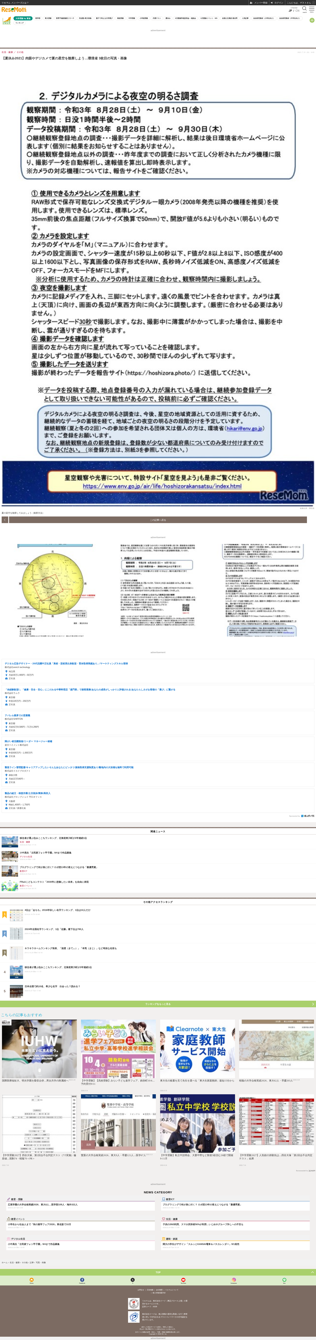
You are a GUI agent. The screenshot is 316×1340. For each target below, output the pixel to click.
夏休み (168, 18)
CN (297, 11)
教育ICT (170, 1199)
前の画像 (5, 519)
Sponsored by (294, 816)
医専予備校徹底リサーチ (65, 18)
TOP (158, 1272)
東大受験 (48, 18)
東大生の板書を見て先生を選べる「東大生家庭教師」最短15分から (197, 1080)
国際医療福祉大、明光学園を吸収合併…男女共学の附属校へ (35, 1080)
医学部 (37, 18)
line (284, 1283)
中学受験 (132, 18)
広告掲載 (150, 1290)
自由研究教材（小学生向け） (264, 18)
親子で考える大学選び (104, 18)
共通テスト (157, 18)
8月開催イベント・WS (209, 18)
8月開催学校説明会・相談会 (185, 18)
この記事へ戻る (158, 520)
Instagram (234, 1283)
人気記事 (245, 18)
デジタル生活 (18, 1238)
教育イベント (18, 1219)
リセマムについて (171, 1290)
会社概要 (159, 1290)
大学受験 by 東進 (23, 18)
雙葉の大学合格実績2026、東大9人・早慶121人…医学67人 (113, 1155)
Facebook (82, 1283)
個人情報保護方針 (159, 1293)
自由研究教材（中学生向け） (290, 18)
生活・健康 (172, 1219)
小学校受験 (144, 18)
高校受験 (120, 18)
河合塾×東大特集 (85, 18)
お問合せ (141, 1290)
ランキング (19, 23)
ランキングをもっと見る (158, 1004)
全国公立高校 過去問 (229, 18)
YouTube (183, 1283)
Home (31, 1283)
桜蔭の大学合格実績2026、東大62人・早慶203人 (266, 1080)
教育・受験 (17, 1199)
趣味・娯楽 (172, 1238)
